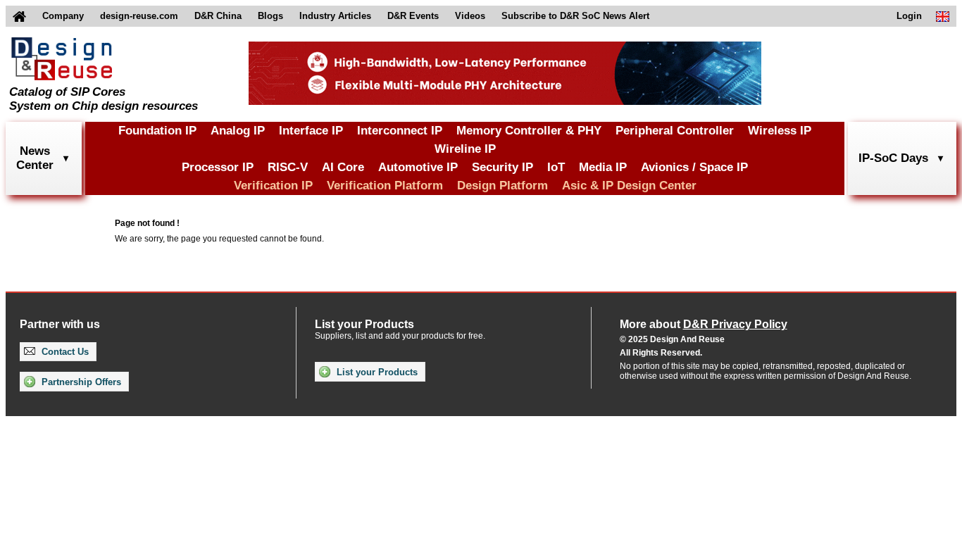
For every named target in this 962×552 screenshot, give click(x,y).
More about (703, 324)
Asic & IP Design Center (629, 185)
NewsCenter (35, 158)
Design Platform (502, 185)
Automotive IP (418, 167)
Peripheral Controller (675, 130)
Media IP (603, 167)
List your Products (376, 372)
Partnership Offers (80, 382)
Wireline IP (465, 149)
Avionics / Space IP (694, 167)
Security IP (502, 167)
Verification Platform (385, 185)
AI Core (343, 167)
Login (909, 16)
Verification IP (273, 185)
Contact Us (64, 351)
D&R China (218, 16)
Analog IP (238, 130)
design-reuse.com (139, 16)
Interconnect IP (399, 130)
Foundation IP (157, 130)
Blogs (270, 16)
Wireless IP (779, 130)
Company (63, 16)
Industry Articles (335, 16)
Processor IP (218, 167)
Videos (470, 16)
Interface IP (311, 130)
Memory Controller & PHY (528, 130)
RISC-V (288, 167)
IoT (556, 167)
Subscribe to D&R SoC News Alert (575, 16)
